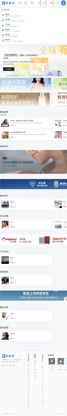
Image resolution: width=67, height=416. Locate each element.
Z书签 (35, 369)
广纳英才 (28, 379)
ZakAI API (35, 378)
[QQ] (10, 365)
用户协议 (28, 387)
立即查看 (8, 69)
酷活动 (35, 373)
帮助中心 (42, 375)
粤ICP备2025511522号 (59, 413)
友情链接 (42, 383)
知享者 (35, 365)
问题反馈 (42, 391)
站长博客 (35, 361)
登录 (63, 3)
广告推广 (42, 366)
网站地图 (28, 404)
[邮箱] (13, 365)
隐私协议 (28, 396)
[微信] (3, 365)
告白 (28, 364)
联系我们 (28, 371)
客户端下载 (42, 400)
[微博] (6, 365)
